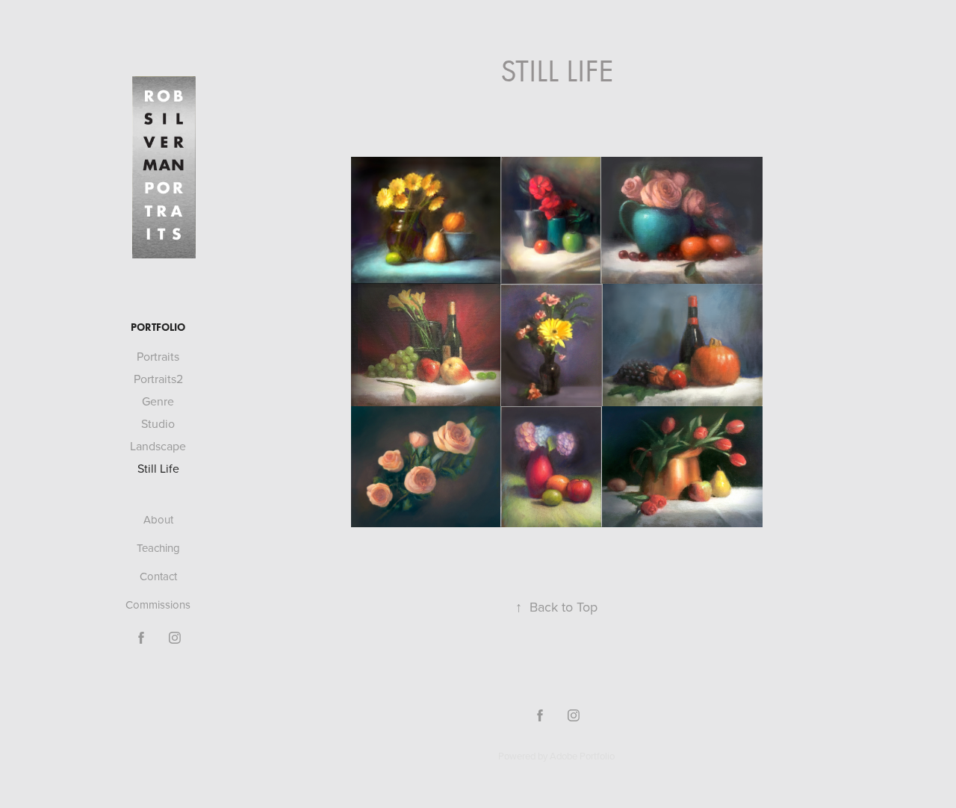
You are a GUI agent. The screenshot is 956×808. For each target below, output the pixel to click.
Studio (158, 423)
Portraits (158, 356)
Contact (158, 576)
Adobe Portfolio (582, 755)
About (158, 519)
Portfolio (158, 327)
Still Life (158, 468)
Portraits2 (158, 378)
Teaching (158, 548)
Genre (158, 401)
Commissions (157, 604)
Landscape (158, 446)
